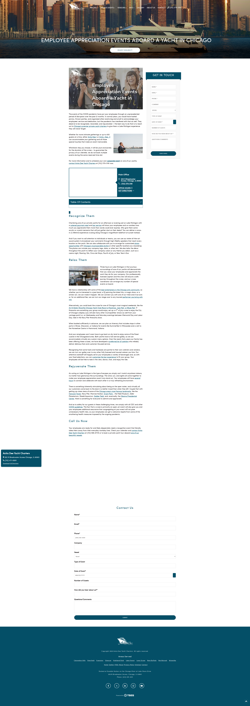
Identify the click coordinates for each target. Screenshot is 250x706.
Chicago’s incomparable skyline (96, 246)
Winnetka (172, 660)
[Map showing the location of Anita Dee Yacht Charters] (125, 473)
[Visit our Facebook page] (108, 685)
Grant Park (108, 393)
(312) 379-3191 (175, 7)
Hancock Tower (75, 393)
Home (106, 665)
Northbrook (162, 660)
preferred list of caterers (119, 341)
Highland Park (118, 660)
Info (131, 7)
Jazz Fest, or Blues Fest (126, 308)
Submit (125, 617)
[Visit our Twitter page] (116, 685)
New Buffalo (152, 660)
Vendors (121, 7)
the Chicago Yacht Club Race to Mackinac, (100, 308)
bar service (97, 225)
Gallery (140, 7)
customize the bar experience (104, 357)
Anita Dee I (92, 137)
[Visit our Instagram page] (133, 685)
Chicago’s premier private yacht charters (90, 126)
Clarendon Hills (79, 660)
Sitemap (138, 665)
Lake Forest (130, 660)
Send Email (163, 153)
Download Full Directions (10, 463)
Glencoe (108, 660)
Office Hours (124, 188)
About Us (151, 7)
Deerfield (90, 660)
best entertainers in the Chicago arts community (120, 289)
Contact (162, 7)
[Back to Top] (246, 701)
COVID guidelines (76, 407)
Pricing (93, 7)
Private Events (107, 7)
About (121, 665)
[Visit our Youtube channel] (141, 685)
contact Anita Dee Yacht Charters (82, 163)
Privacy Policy (129, 665)
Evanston (99, 660)
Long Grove (141, 660)
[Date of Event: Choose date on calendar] (174, 122)
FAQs (116, 665)
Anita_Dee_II (104, 137)
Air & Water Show (76, 308)
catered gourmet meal (79, 225)
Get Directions (125, 191)
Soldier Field (99, 396)
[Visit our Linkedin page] (125, 685)
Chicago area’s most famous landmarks (115, 391)
